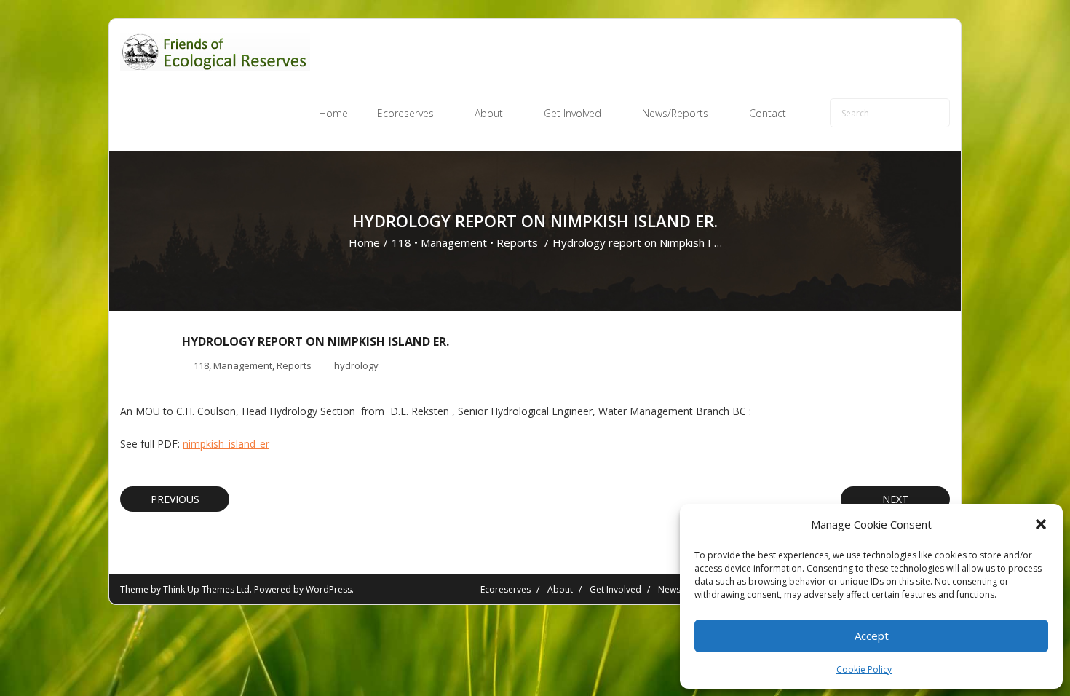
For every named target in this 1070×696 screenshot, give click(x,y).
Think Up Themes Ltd (206, 589)
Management (454, 242)
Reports (517, 242)
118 (401, 242)
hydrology (356, 365)
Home (364, 242)
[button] (1041, 524)
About (560, 589)
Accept (872, 635)
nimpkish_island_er (226, 444)
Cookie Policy (864, 669)
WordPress (329, 589)
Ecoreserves (505, 589)
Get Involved (615, 589)
